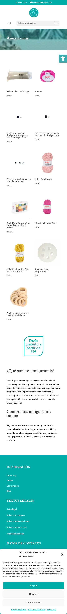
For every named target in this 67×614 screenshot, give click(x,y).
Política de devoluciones (18, 521)
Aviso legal (51, 609)
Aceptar (33, 586)
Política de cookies (18, 609)
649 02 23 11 (22, 2)
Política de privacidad (36, 609)
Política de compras (16, 515)
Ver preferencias (33, 603)
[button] (63, 59)
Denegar (33, 594)
